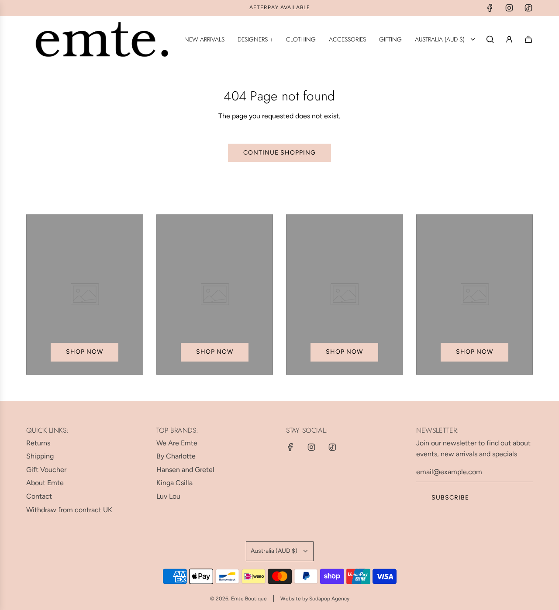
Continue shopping (279, 152)
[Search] (490, 39)
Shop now (84, 351)
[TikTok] (528, 7)
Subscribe (450, 497)
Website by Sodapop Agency (314, 599)
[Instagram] (509, 7)
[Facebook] (490, 7)
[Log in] (509, 39)
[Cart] (528, 39)
